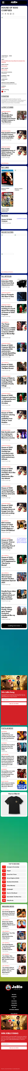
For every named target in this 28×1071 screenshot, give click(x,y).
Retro (14, 1007)
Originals (14, 1005)
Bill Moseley (8, 60)
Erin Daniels (19, 60)
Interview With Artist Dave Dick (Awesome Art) (7, 283)
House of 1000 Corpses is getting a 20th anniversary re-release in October (8, 399)
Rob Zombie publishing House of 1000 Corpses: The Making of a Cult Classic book (8, 152)
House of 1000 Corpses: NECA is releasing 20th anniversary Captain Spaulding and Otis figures (8, 350)
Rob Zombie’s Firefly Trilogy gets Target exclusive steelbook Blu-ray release (8, 612)
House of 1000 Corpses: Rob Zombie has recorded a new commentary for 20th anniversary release (7, 453)
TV (14, 999)
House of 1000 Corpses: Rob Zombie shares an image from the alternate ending (8, 509)
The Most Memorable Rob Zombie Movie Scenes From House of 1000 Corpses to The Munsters (8, 117)
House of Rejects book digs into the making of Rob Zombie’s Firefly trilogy (8, 382)
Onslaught (10, 889)
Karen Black (14, 60)
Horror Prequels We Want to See (7, 296)
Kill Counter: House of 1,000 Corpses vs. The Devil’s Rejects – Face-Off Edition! (8, 526)
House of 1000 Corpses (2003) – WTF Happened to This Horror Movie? (8, 561)
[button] (3, 3)
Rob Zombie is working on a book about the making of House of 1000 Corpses (8, 310)
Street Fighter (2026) (13, 878)
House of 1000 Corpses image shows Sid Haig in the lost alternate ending (8, 492)
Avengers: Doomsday (13, 867)
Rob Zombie (4, 66)
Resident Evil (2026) (12, 882)
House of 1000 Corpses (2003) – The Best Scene (8, 366)
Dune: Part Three (12, 874)
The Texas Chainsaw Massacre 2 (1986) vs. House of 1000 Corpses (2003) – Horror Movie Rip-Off (8, 330)
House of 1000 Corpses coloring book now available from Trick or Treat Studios (8, 417)
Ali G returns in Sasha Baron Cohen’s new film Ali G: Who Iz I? (8, 784)
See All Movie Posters (7, 272)
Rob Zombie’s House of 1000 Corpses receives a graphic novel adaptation (8, 135)
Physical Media (14, 1009)
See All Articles (4, 163)
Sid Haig (3, 60)
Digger (9, 870)
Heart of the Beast (12, 893)
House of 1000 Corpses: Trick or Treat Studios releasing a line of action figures (8, 544)
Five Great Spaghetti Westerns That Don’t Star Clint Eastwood (8, 913)
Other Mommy (11, 885)
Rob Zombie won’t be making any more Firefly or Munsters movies (8, 435)
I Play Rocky (10, 900)
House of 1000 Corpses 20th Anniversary (5, 210)
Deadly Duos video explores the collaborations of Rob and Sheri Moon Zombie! (8, 595)
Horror (3, 87)
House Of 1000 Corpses (6, 220)
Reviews (14, 1001)
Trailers (14, 1003)
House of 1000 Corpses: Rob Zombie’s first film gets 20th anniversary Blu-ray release (8, 473)
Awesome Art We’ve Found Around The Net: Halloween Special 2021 (8, 579)
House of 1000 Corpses (5, 189)
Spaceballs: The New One (14, 896)
